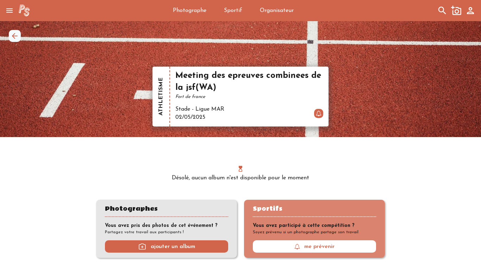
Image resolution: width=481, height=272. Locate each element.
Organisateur (277, 10)
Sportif (233, 10)
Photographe (189, 10)
